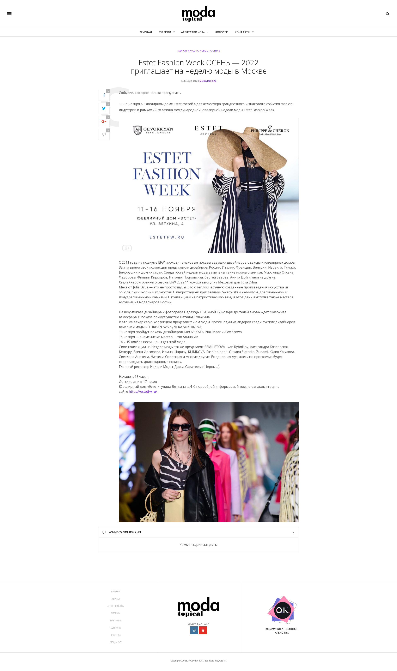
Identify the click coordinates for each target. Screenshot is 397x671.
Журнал (146, 32)
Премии (115, 613)
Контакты (242, 32)
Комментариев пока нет (125, 532)
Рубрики (165, 32)
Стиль (216, 50)
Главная (115, 591)
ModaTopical (208, 80)
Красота (193, 50)
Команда (116, 635)
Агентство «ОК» (193, 32)
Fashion (182, 50)
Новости (221, 32)
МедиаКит (115, 642)
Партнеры (115, 620)
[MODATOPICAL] (198, 14)
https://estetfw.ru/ (143, 391)
